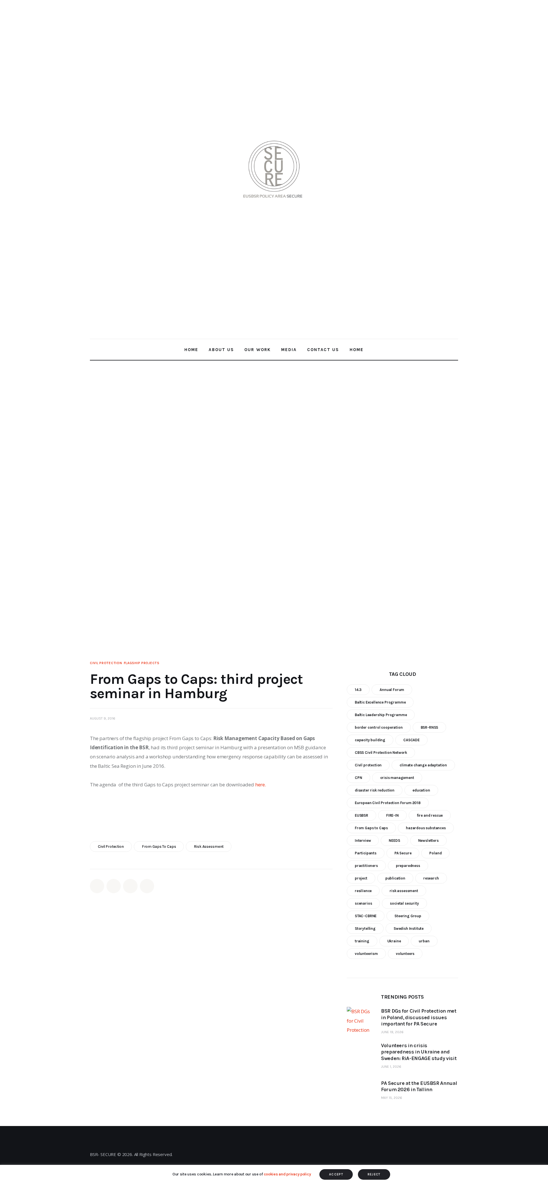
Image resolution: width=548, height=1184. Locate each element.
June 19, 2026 (392, 1032)
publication (395, 878)
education (421, 790)
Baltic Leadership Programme (381, 714)
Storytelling (365, 928)
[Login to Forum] (453, 169)
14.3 (358, 689)
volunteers (405, 953)
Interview (363, 840)
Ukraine (394, 941)
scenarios (363, 903)
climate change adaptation (423, 765)
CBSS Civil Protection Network (381, 752)
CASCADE (411, 740)
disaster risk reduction (374, 790)
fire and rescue (430, 815)
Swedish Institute (409, 928)
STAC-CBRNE (365, 915)
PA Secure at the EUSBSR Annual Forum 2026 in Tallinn (419, 1086)
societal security (404, 903)
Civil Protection (106, 663)
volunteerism (366, 953)
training (362, 941)
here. (260, 784)
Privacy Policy (272, 1159)
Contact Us (272, 1147)
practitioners (366, 865)
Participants (365, 853)
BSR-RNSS (429, 727)
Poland (435, 853)
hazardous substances (426, 828)
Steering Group (407, 915)
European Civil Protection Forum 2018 (388, 802)
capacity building (370, 740)
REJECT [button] (374, 1174)
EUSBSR (361, 815)
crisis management (397, 777)
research (431, 878)
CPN (358, 777)
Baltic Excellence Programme (380, 702)
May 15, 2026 (391, 1098)
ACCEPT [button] (336, 1174)
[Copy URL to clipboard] (147, 886)
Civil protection (111, 846)
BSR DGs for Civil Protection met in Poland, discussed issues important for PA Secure (418, 1017)
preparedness (408, 865)
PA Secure (402, 853)
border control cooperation (379, 727)
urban (424, 941)
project (361, 878)
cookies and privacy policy (287, 1174)
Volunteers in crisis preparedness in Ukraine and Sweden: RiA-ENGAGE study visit (418, 1051)
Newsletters (428, 840)
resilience (363, 890)
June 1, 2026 (391, 1066)
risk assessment (208, 846)
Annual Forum (392, 689)
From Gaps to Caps (159, 846)
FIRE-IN (392, 815)
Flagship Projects (142, 663)
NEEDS (394, 840)
